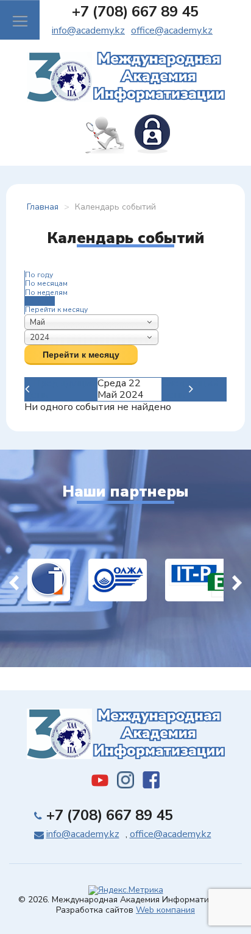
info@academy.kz (88, 30)
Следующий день (190, 389)
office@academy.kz (172, 30)
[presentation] (14, 580)
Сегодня (40, 301)
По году (39, 275)
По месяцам (46, 283)
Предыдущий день (61, 389)
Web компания (165, 910)
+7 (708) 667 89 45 (135, 11)
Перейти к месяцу (56, 309)
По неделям (46, 292)
